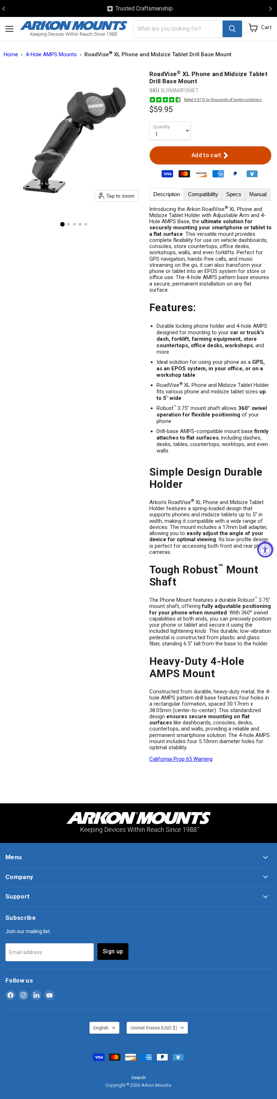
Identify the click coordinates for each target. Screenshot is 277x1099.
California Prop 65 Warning (180, 759)
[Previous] (3, 8)
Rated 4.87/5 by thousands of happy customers (223, 100)
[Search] (232, 29)
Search (138, 1077)
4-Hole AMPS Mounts (51, 55)
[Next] (270, 8)
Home (11, 55)
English (101, 1027)
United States (154, 1027)
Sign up (113, 951)
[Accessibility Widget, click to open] (265, 550)
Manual (258, 194)
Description (166, 194)
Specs (233, 194)
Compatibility (203, 194)
